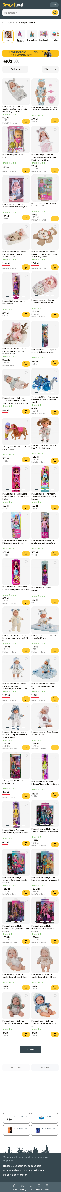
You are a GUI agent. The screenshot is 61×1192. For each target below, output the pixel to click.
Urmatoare (45, 1067)
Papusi (8, 40)
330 (16, 61)
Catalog (23, 1189)
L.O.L (55, 40)
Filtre (46, 69)
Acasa (14, 1189)
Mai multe (30, 1049)
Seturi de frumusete (20, 40)
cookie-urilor (20, 1174)
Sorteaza (15, 69)
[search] (55, 12)
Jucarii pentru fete (26, 22)
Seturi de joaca (32, 40)
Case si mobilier (44, 40)
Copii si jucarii (8, 22)
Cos (31, 1189)
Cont (47, 1189)
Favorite (39, 1189)
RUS (54, 4)
